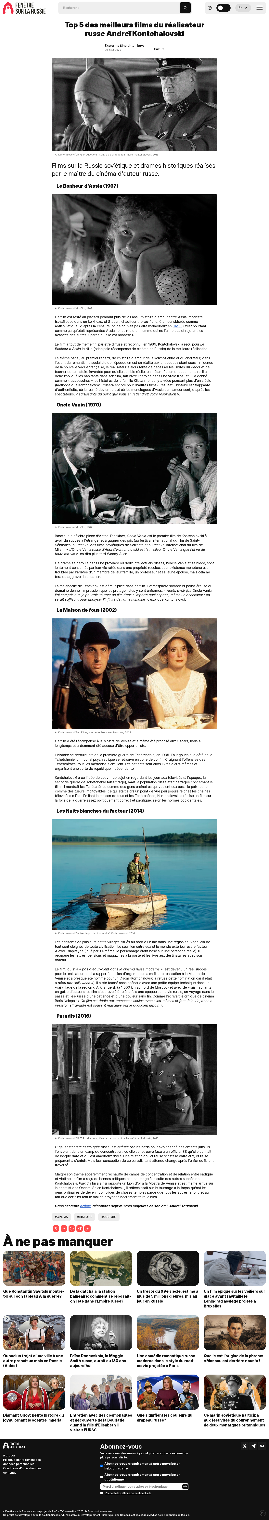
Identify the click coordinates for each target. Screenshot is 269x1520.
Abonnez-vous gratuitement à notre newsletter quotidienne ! (142, 1477)
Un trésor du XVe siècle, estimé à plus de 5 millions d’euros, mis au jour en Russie (167, 1296)
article (85, 1206)
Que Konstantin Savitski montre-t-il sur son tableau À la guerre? (33, 1294)
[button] (177, 6)
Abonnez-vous (121, 1446)
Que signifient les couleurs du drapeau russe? (164, 1418)
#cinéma (61, 1216)
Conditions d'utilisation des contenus (22, 1470)
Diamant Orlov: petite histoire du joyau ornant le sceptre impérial (33, 1418)
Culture (159, 49)
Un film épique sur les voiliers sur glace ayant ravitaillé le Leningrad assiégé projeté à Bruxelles (234, 1298)
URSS (177, 326)
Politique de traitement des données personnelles (22, 1462)
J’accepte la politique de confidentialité (128, 1493)
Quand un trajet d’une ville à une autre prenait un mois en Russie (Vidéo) (33, 1360)
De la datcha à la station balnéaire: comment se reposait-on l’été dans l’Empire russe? (100, 1296)
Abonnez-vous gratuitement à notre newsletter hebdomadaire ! (142, 1466)
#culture (108, 1216)
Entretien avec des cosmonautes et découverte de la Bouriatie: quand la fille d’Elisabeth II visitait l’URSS (101, 1422)
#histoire (84, 1216)
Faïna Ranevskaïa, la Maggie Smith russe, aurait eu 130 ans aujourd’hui (98, 1360)
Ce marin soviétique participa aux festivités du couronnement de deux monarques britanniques (234, 1420)
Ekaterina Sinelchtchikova (125, 46)
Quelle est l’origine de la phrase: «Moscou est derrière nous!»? (233, 1358)
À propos (9, 1455)
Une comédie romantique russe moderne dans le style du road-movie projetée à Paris (166, 1360)
